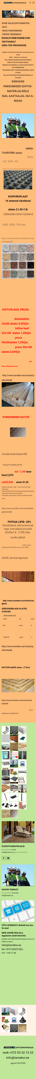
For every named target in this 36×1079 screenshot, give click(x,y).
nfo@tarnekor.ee (18, 1057)
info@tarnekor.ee (7, 852)
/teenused (15, 893)
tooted (13, 850)
